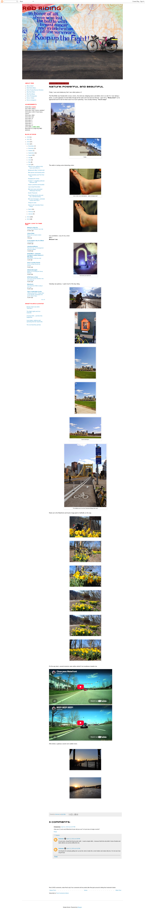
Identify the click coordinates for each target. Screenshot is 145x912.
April (29, 164)
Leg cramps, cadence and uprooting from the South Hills (35, 321)
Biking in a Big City (32, 227)
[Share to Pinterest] (77, 814)
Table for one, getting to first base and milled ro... (35, 167)
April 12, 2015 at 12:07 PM (68, 827)
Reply (55, 831)
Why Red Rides (31, 92)
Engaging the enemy (33, 178)
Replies (58, 835)
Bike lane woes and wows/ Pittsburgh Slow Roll (35, 189)
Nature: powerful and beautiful (36, 184)
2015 (28, 144)
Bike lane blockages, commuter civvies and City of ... (36, 199)
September (31, 153)
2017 (28, 139)
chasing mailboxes (32, 246)
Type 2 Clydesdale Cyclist (34, 291)
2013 (28, 219)
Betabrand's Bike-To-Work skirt (36, 170)
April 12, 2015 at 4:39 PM (73, 838)
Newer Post (53, 890)
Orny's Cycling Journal (33, 262)
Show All (43, 299)
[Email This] (70, 814)
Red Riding (41, 8)
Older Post (118, 890)
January (30, 214)
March (30, 209)
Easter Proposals (32, 193)
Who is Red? (30, 86)
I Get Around (30, 242)
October (30, 150)
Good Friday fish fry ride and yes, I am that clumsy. (35, 196)
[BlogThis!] (72, 814)
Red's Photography (32, 96)
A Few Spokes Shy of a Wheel (35, 240)
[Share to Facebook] (75, 814)
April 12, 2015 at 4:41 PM (73, 848)
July (29, 157)
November (31, 148)
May (29, 162)
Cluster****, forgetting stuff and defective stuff (36, 181)
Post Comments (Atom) (62, 893)
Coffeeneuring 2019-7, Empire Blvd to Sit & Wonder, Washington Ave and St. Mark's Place (35, 294)
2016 (28, 141)
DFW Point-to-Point (32, 277)
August (30, 155)
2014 (28, 217)
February (30, 211)
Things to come (32, 202)
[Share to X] (73, 814)
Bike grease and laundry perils (36, 172)
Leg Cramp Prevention (34, 187)
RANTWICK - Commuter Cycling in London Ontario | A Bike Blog (35, 255)
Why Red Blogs (31, 94)
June (29, 160)
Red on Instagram (31, 100)
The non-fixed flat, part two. (34, 325)
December (31, 146)
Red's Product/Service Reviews (35, 90)
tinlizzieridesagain (32, 270)
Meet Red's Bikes (31, 88)
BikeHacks (30, 284)
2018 (28, 137)
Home (85, 890)
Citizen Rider (30, 233)
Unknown (61, 838)
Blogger (80, 907)
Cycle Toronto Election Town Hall (35, 229)
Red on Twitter (30, 98)
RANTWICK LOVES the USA (34, 258)
